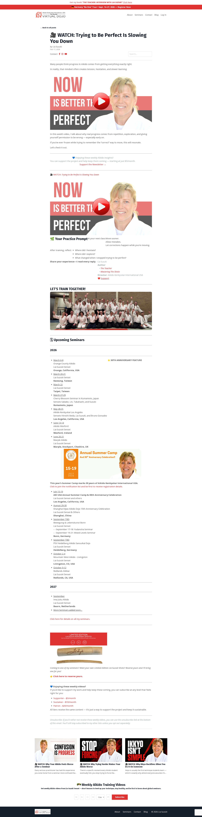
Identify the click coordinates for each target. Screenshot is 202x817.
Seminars (139, 15)
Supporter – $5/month (64, 698)
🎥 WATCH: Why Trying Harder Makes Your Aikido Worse (100, 765)
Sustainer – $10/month (64, 702)
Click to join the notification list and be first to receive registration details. (86, 486)
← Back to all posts (48, 28)
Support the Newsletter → (93, 164)
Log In (163, 15)
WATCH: (76, 174)
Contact (148, 15)
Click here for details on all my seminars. (70, 619)
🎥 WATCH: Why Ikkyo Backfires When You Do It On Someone (145, 765)
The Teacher (106, 268)
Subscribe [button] (119, 797)
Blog (156, 15)
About (130, 15)
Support (105, 278)
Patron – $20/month (63, 705)
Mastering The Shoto (110, 271)
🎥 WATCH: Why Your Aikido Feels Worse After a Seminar (54, 765)
